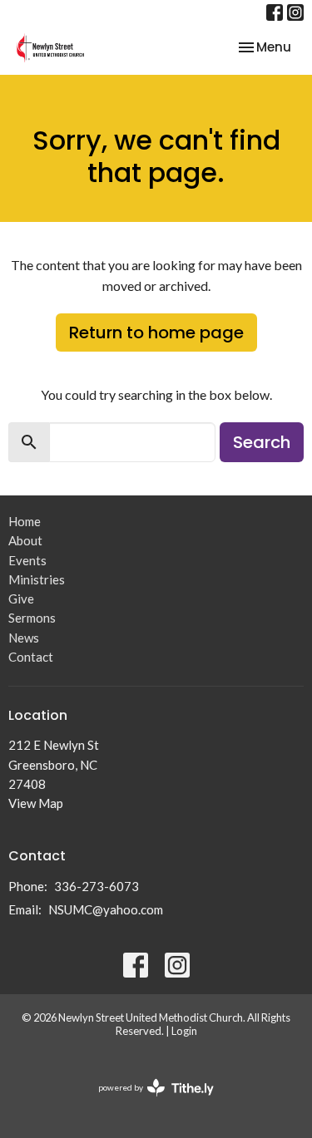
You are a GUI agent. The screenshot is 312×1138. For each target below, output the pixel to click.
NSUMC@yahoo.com (105, 909)
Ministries (36, 579)
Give (21, 598)
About (25, 540)
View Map (35, 803)
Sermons (32, 617)
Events (27, 560)
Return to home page (156, 332)
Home (24, 521)
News (23, 637)
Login (184, 1030)
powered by (147, 1101)
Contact (30, 656)
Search (261, 442)
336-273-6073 (96, 886)
